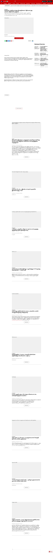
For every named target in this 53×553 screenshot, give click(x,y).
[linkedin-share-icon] (9, 41)
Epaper (51, 551)
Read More (26, 236)
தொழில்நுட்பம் (39, 3)
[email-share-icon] (11, 41)
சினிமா (17, 3)
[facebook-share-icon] (8, 41)
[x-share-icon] (6, 41)
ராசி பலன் (33, 3)
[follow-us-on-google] (33, 41)
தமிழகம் (5, 3)
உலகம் (14, 3)
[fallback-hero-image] (37, 47)
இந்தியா (9, 3)
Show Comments (18, 108)
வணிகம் (44, 3)
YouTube (48, 3)
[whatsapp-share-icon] (5, 41)
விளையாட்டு (22, 3)
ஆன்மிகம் (28, 3)
